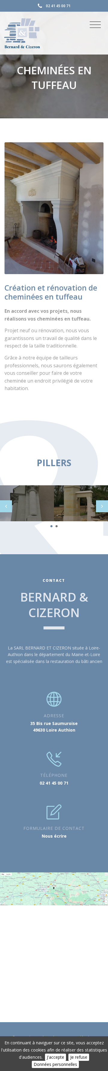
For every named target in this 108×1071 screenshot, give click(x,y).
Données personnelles (55, 1064)
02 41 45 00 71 (58, 5)
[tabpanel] (27, 503)
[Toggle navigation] (95, 25)
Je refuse (78, 1057)
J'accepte (55, 1057)
